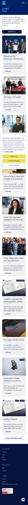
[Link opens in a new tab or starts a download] (23, 499)
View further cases (14, 438)
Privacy (4, 481)
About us (4, 452)
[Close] (25, 136)
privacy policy (9, 151)
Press (3, 454)
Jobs (3, 457)
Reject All (14, 156)
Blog (3, 468)
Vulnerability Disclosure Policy (9, 484)
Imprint (4, 479)
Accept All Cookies (14, 161)
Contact (4, 459)
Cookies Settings (14, 165)
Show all (12, 32)
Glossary (4, 470)
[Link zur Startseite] (4, 3)
